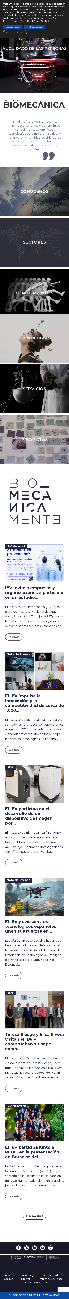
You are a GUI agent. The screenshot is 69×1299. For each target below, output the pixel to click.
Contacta (9, 1275)
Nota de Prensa (18, 654)
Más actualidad (34, 1215)
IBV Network (16, 546)
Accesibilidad (50, 1275)
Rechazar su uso (34, 27)
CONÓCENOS (35, 191)
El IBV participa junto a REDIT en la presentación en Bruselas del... (32, 1152)
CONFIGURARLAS (15, 32)
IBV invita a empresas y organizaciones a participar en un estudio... (34, 592)
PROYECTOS (34, 439)
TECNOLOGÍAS (34, 338)
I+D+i (10, 767)
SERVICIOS (34, 389)
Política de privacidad (51, 1278)
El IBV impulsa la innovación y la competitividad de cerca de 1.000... (34, 703)
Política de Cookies (22, 15)
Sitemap (26, 1278)
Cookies (8, 1278)
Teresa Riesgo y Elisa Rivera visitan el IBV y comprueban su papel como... (34, 1041)
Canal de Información (37, 1282)
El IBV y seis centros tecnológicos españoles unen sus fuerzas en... (30, 926)
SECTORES (34, 242)
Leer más (14, 636)
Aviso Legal (29, 1275)
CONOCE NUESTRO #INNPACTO (34, 64)
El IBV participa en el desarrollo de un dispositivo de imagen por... (28, 815)
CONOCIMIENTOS (34, 293)
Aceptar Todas (12, 27)
